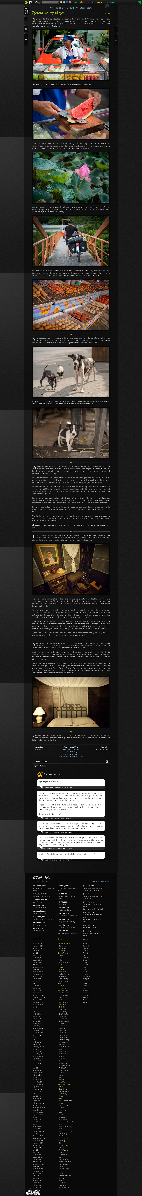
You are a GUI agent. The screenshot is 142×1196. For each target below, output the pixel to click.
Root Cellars (62, 1052)
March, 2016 (37, 960)
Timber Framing (64, 1070)
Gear (60, 1143)
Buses (61, 955)
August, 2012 (37, 1061)
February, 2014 (38, 1019)
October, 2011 (37, 1084)
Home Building (63, 1035)
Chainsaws (62, 1009)
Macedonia (86, 976)
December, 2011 (38, 1080)
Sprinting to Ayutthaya (48, 13)
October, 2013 (37, 1028)
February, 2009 (38, 1159)
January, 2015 (37, 993)
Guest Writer (63, 998)
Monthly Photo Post (65, 1176)
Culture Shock (63, 1110)
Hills (60, 960)
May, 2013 (36, 1040)
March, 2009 (37, 1157)
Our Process (62, 946)
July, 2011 (36, 1091)
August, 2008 (37, 1173)
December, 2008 (38, 1164)
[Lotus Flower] (71, 178)
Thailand (42, 766)
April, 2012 (36, 1070)
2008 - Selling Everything (71, 749)
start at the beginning (101, 881)
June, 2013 (36, 1037)
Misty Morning (37, 902)
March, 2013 (37, 1045)
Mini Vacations (63, 1117)
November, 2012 (38, 1054)
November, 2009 (38, 1138)
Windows (62, 1080)
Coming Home (63, 1105)
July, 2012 (36, 1063)
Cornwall (62, 1108)
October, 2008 (37, 1169)
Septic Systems (63, 1054)
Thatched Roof (63, 1068)
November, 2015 (38, 969)
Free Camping (63, 979)
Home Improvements (39, 925)
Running (61, 1181)
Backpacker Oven (64, 974)
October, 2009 (37, 1141)
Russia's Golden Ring (65, 1131)
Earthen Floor (63, 1019)
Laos (84, 969)
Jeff (50, 818)
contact (112, 2)
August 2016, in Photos (40, 908)
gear (93, 2)
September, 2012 (38, 1059)
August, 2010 (37, 1117)
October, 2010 (37, 1112)
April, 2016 (36, 958)
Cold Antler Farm (64, 1014)
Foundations (63, 1026)
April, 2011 (36, 1098)
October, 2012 (37, 1056)
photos (82, 2)
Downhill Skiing (64, 1169)
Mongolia (86, 979)
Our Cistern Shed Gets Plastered (93, 909)
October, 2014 (37, 1000)
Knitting (61, 1173)
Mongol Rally (63, 1120)
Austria (85, 944)
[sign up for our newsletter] (70, 2)
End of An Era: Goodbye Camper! (43, 919)
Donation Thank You (65, 993)
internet (100, 2)
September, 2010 (38, 1115)
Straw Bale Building (65, 1066)
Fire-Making (62, 976)
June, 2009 (36, 1150)
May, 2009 (36, 1152)
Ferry (60, 958)
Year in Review (63, 1190)
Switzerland (87, 995)
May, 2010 (36, 1124)
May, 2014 (36, 1012)
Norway (85, 981)
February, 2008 (38, 1185)
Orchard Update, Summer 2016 (67, 927)
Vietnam (85, 1002)
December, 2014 (38, 995)
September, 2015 (38, 974)
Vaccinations (63, 1155)
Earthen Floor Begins (89, 928)
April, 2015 (36, 986)
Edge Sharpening (64, 1021)
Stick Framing (63, 1063)
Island (61, 1115)
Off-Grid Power (63, 1042)
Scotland (85, 991)
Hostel (61, 1112)
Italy (84, 967)
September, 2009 (38, 1143)
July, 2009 (36, 1148)
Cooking (61, 986)
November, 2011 (38, 1082)
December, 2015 (38, 967)
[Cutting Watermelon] (71, 114)
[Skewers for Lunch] (71, 305)
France (85, 955)
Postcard (61, 1096)
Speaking (62, 951)
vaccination (82, 338)
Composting (62, 1016)
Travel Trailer (63, 1073)
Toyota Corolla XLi (64, 1138)
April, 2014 (36, 1014)
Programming (63, 948)
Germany (86, 958)
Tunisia (85, 1000)
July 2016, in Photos (39, 931)
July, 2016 (36, 951)
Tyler (50, 860)
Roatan (61, 1129)
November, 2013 (38, 1026)
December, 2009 (38, 1136)
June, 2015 (36, 981)
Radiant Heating (64, 1047)
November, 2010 (38, 1110)
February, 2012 (38, 1075)
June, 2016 (36, 953)
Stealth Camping (64, 981)
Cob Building (63, 1012)
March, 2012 (37, 1073)
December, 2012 (38, 1052)
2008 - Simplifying (71, 752)
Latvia (85, 972)
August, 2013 (37, 1033)
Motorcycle (62, 1124)
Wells (60, 1077)
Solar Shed (62, 1061)
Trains (61, 967)
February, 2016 (38, 962)
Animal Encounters (65, 1162)
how (106, 2)
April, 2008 (36, 1181)
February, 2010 (38, 1131)
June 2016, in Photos (64, 910)
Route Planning (63, 1150)
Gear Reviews (63, 1145)
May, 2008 (36, 1178)
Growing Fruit (63, 1033)
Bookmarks (113, 6)
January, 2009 (37, 1162)
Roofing (61, 1049)
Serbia (85, 993)
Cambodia (86, 946)
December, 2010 (38, 1108)
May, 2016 (36, 955)
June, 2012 (36, 1066)
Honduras (86, 962)
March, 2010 (37, 1129)
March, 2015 (37, 988)
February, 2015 (38, 991)
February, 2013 (38, 1047)
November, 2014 (38, 998)
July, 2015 (36, 979)
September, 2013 (38, 1030)
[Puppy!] (71, 433)
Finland (85, 953)
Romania (86, 986)
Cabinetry (62, 1007)
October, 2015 (37, 972)
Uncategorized (63, 1185)
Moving (61, 1178)
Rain (60, 965)
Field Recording (64, 1091)
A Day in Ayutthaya (102, 749)
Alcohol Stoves (63, 972)
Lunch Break (38, 749)
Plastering (62, 1045)
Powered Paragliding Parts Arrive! (68, 916)
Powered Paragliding (65, 1127)
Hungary (85, 965)
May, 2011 (36, 1096)
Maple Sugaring (64, 1040)
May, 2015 (36, 984)
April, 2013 (36, 1042)
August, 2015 (37, 976)
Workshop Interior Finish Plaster (68, 933)
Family (61, 1171)
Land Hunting (63, 1037)
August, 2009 (37, 1145)
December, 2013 (38, 1023)
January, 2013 (37, 1049)
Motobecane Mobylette (66, 1122)
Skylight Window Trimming (66, 922)
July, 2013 (36, 1035)
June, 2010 (36, 1122)
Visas (60, 1157)
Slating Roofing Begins (40, 914)
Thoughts (62, 1183)
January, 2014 (37, 1021)
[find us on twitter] (64, 2)
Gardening (62, 1028)
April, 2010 (36, 1127)
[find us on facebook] (67, 2)
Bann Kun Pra (55, 535)
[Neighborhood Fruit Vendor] (71, 55)
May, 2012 (36, 1068)
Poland (85, 984)
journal (76, 2)
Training (61, 1152)
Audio (61, 1087)
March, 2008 (37, 1183)
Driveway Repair (63, 904)
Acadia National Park (65, 1101)
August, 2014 (37, 1005)
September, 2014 (38, 1002)
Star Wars (62, 1136)
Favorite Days (63, 995)
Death (61, 1166)
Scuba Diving (63, 1134)
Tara (50, 832)
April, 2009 (36, 1155)
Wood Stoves (63, 1082)
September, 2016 (38, 946)
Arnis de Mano (63, 1164)
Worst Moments (64, 1002)
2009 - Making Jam (71, 754)
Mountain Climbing (65, 962)
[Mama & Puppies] (71, 372)
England (85, 948)
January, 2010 (37, 1134)
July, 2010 (36, 1120)
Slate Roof (62, 1056)
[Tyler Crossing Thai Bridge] (71, 241)
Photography (63, 1094)
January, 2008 (37, 1188)
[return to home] (33, 2)
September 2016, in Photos (41, 896)
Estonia (85, 951)
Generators (62, 1030)
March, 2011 (37, 1101)
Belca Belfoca (63, 1089)
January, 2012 (37, 1077)
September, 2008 (38, 1171)
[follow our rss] (61, 2)
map (88, 2)
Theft (60, 1000)
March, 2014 (37, 1016)
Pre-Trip (61, 1148)
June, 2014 (36, 1009)
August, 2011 (37, 1089)
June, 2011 (36, 1094)
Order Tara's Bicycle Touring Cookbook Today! (71, 8)
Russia (85, 988)
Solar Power (62, 1059)
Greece (85, 960)
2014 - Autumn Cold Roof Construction (71, 756)
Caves (61, 1103)
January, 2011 (37, 1105)
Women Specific (64, 1188)
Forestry (61, 1023)
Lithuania (86, 974)
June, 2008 (36, 1176)
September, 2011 (38, 1087)
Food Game (62, 988)
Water (61, 1075)
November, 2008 (38, 1166)
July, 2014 (36, 1007)
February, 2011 (38, 1103)
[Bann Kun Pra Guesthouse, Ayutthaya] (71, 569)
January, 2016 (37, 965)
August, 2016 (37, 948)
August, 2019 (37, 944)
